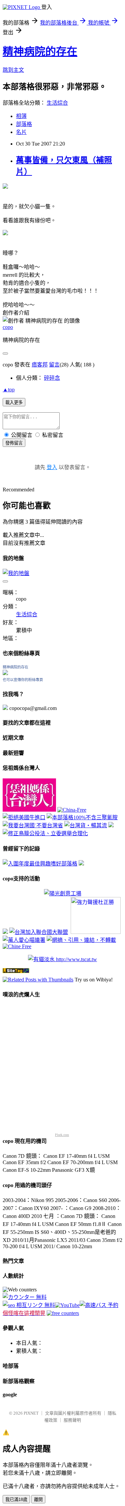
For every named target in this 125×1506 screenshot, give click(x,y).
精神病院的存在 (40, 51)
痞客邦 (40, 364)
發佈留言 (14, 443)
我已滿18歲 (16, 1499)
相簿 (21, 116)
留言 (54, 364)
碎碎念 (52, 378)
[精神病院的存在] (5, 673)
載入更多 (14, 402)
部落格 (24, 124)
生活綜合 (57, 103)
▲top (9, 389)
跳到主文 (13, 70)
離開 (38, 1499)
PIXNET (31, 1413)
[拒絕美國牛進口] (24, 817)
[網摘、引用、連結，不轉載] (81, 940)
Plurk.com (62, 1135)
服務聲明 (72, 1420)
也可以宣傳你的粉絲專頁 (23, 680)
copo (8, 327)
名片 (21, 132)
